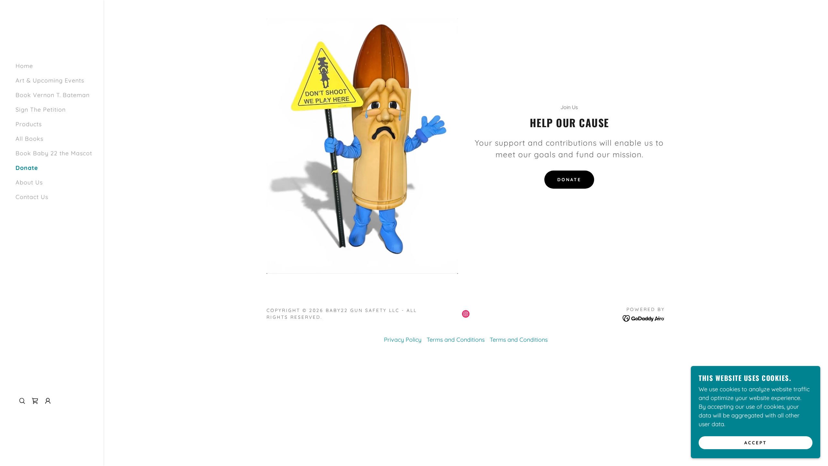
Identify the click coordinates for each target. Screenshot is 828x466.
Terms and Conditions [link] (456, 339)
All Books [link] (29, 138)
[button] (47, 400)
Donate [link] (27, 168)
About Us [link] (29, 182)
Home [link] (24, 66)
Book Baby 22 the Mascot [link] (54, 153)
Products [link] (29, 124)
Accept (755, 443)
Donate (569, 180)
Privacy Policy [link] (402, 339)
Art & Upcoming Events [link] (50, 80)
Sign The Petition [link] (41, 109)
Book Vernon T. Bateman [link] (53, 95)
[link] (34, 400)
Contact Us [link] (32, 197)
